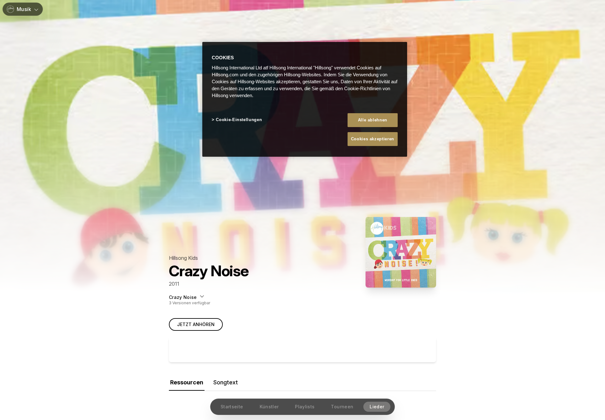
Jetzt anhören (196, 324)
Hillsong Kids (183, 258)
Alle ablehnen (372, 120)
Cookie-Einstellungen (239, 119)
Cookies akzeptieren (372, 139)
